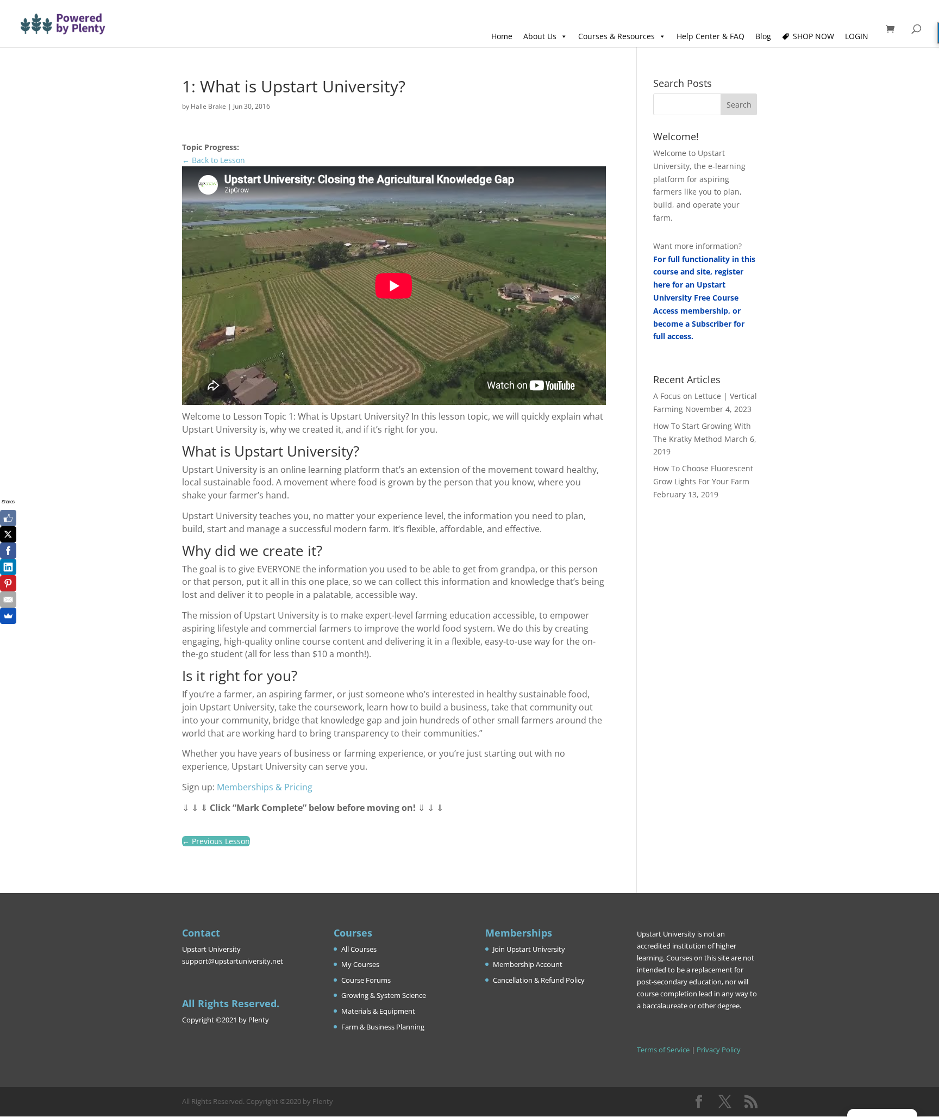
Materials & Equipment (378, 1011)
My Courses (360, 964)
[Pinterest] (8, 583)
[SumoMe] (8, 616)
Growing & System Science (383, 995)
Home (501, 36)
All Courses (359, 949)
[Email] (8, 599)
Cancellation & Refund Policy (539, 980)
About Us (539, 36)
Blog (763, 36)
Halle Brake (208, 106)
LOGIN (856, 36)
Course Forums (366, 980)
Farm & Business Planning (382, 1027)
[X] (8, 534)
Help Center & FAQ (710, 36)
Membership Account (527, 964)
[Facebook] (8, 550)
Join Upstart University (529, 949)
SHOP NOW (813, 36)
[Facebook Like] (8, 518)
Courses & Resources (616, 36)
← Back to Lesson (213, 160)
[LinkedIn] (8, 567)
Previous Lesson (216, 841)
